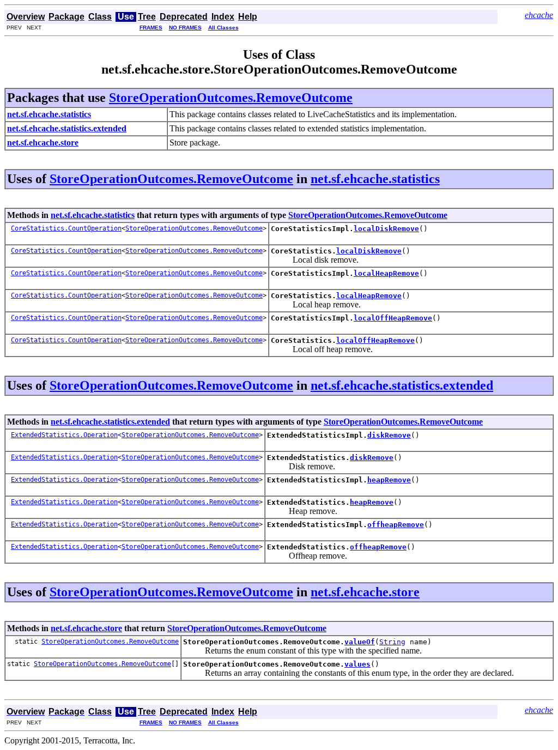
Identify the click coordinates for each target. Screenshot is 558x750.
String (392, 642)
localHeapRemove (386, 273)
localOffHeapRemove (393, 318)
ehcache (539, 15)
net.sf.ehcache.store (365, 592)
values (357, 664)
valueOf (359, 642)
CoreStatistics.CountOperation (66, 228)
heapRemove (389, 480)
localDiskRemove (386, 229)
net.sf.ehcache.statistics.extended (402, 385)
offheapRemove (395, 525)
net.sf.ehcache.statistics (375, 179)
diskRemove (389, 435)
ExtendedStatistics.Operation (64, 435)
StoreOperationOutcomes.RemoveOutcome (231, 97)
